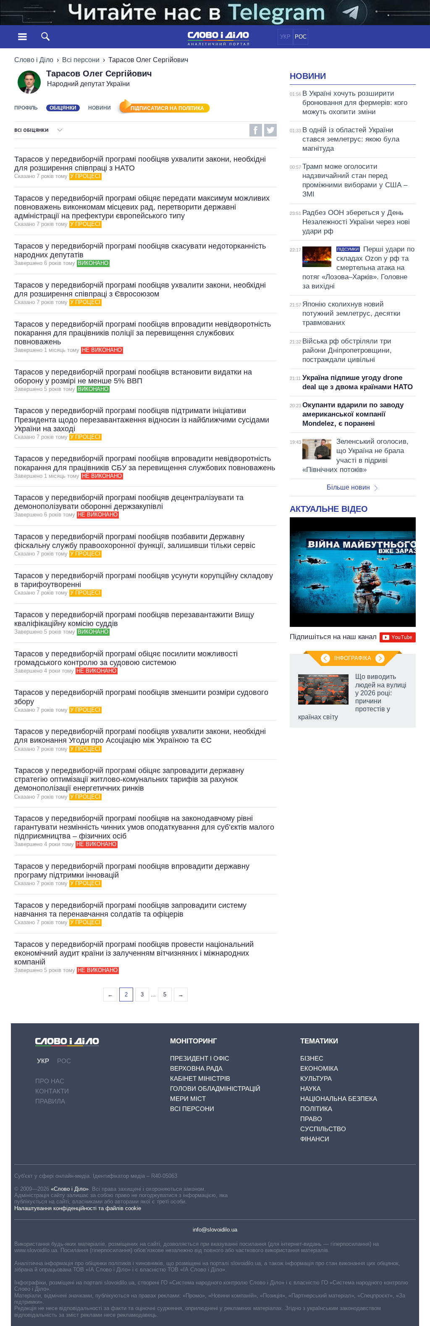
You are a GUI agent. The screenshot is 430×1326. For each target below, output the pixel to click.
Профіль (26, 108)
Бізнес (311, 1058)
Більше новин (348, 487)
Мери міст (188, 1098)
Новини (99, 108)
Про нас (49, 1081)
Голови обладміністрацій (215, 1088)
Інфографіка (352, 658)
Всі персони (81, 59)
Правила (50, 1101)
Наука (310, 1088)
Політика (316, 1108)
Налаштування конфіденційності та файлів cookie (77, 1208)
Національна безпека (338, 1098)
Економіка (319, 1068)
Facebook (255, 130)
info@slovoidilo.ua (215, 1229)
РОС (301, 36)
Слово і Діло (33, 59)
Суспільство (323, 1128)
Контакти (52, 1091)
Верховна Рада (196, 1068)
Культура (316, 1078)
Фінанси (314, 1139)
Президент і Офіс (199, 1058)
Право (311, 1118)
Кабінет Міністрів (200, 1078)
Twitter (270, 130)
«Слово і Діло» (70, 1189)
